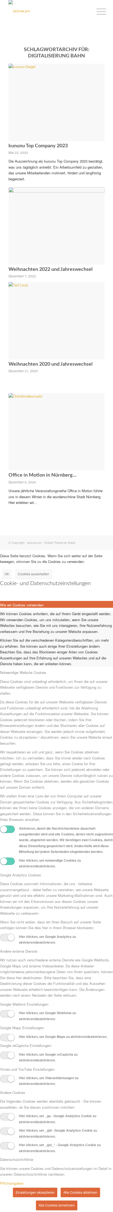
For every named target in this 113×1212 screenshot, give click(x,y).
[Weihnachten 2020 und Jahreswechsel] (56, 320)
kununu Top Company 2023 (38, 145)
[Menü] (97, 11)
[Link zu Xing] (92, 542)
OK (6, 573)
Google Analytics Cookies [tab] (20, 875)
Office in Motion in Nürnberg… (43, 475)
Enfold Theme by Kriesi (59, 542)
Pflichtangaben (12, 1183)
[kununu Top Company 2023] (56, 102)
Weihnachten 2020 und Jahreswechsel (50, 364)
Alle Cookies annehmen (57, 1205)
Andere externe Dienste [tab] (18, 951)
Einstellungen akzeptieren (35, 1192)
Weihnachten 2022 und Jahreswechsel (50, 269)
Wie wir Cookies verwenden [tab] (22, 605)
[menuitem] (97, 11)
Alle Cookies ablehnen (80, 1192)
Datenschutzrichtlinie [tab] (16, 1159)
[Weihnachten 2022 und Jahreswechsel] (56, 226)
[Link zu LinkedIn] (100, 542)
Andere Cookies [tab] (12, 1092)
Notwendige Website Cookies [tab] (23, 672)
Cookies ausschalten (33, 573)
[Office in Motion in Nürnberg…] (56, 432)
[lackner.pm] (47, 11)
